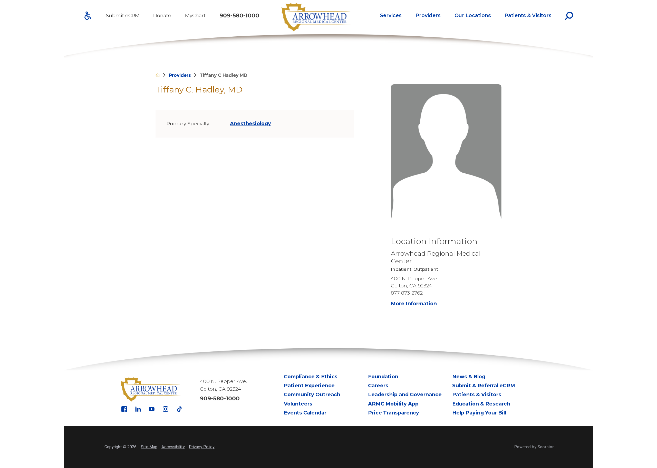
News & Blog (468, 376)
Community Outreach (312, 394)
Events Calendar (305, 413)
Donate (162, 15)
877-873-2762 (407, 293)
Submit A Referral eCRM (483, 385)
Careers (378, 385)
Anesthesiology (250, 123)
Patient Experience (309, 385)
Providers (428, 15)
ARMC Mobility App (393, 404)
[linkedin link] (138, 409)
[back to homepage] (158, 75)
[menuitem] (391, 16)
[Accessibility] (87, 15)
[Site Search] (569, 15)
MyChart (195, 15)
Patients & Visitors (528, 15)
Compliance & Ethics (310, 376)
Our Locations (473, 15)
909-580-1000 (239, 15)
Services (391, 15)
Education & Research (481, 404)
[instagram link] (165, 409)
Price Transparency (393, 413)
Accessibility (173, 446)
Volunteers (298, 404)
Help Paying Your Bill (479, 413)
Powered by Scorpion (534, 446)
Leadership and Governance (405, 394)
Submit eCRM (123, 15)
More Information (414, 303)
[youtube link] (151, 409)
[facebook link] (124, 409)
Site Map (149, 446)
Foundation (383, 376)
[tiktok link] (179, 409)
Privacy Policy (202, 446)
